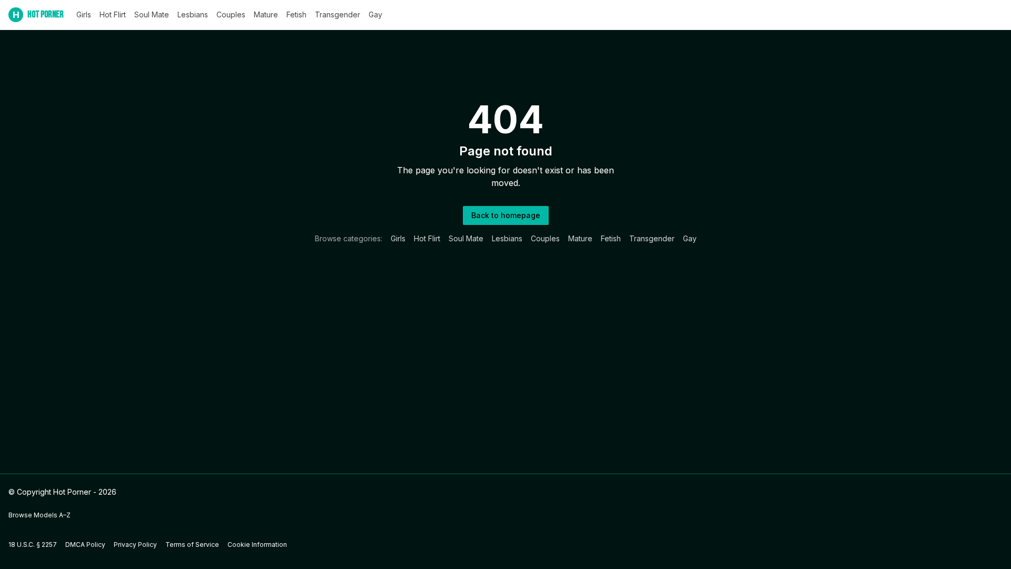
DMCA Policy (85, 544)
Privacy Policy (135, 544)
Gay (375, 14)
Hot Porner (38, 14)
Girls (83, 14)
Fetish (296, 14)
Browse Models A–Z (39, 515)
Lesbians (192, 14)
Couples (230, 14)
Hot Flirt (113, 14)
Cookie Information (257, 544)
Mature (266, 14)
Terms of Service (192, 544)
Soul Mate (151, 14)
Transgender (337, 14)
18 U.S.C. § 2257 (32, 544)
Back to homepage (505, 215)
